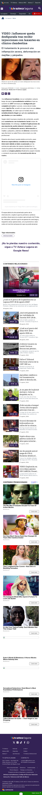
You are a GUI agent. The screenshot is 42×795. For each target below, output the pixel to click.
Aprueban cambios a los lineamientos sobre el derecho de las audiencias (28, 378)
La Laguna (4, 14)
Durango (13, 14)
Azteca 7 (31, 2)
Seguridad (22, 14)
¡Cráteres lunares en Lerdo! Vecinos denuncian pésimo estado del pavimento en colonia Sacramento (29, 350)
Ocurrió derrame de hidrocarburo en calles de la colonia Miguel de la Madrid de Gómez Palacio (28, 425)
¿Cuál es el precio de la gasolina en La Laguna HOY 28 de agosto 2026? (19, 300)
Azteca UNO (22, 2)
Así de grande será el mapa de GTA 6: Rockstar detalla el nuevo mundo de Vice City (29, 456)
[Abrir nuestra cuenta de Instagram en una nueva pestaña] (17, 742)
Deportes (38, 2)
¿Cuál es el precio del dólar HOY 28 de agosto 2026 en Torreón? (29, 332)
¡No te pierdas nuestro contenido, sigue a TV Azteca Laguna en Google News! (21, 247)
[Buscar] (39, 8)
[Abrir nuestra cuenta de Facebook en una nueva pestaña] (24, 742)
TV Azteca (14, 2)
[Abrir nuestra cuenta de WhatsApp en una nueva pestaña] (28, 742)
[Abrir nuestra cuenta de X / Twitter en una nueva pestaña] (14, 742)
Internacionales (8, 235)
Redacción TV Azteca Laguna (17, 89)
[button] (21, 794)
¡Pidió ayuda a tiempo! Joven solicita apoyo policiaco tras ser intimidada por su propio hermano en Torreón (29, 411)
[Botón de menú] (2, 8)
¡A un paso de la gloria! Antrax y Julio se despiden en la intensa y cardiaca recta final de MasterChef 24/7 (29, 396)
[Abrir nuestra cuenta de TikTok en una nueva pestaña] (21, 742)
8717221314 (24, 762)
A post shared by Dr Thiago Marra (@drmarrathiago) (21, 206)
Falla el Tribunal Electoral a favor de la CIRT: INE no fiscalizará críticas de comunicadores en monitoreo (29, 365)
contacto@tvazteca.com (28, 760)
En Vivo (38, 13)
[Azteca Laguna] (21, 8)
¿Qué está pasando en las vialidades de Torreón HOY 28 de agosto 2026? (29, 316)
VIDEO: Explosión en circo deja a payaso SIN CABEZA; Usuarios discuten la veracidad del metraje (29, 471)
